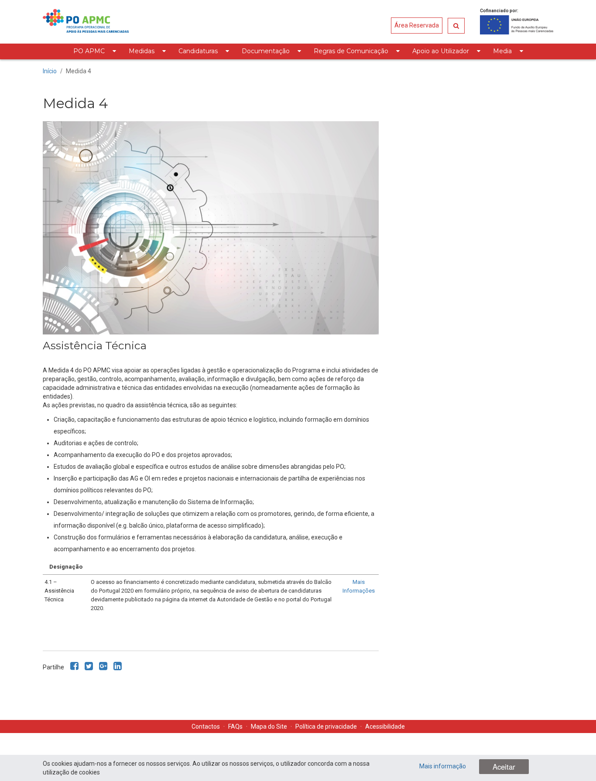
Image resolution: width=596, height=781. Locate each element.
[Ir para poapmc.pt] (86, 21)
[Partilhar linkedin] (117, 666)
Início (50, 71)
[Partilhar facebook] (74, 666)
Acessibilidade (385, 726)
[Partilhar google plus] (103, 666)
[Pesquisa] (456, 26)
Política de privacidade (326, 726)
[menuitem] (94, 51)
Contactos (206, 726)
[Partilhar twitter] (89, 666)
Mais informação (442, 766)
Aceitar (504, 766)
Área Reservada (416, 25)
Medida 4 (78, 71)
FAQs (235, 726)
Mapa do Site (269, 726)
